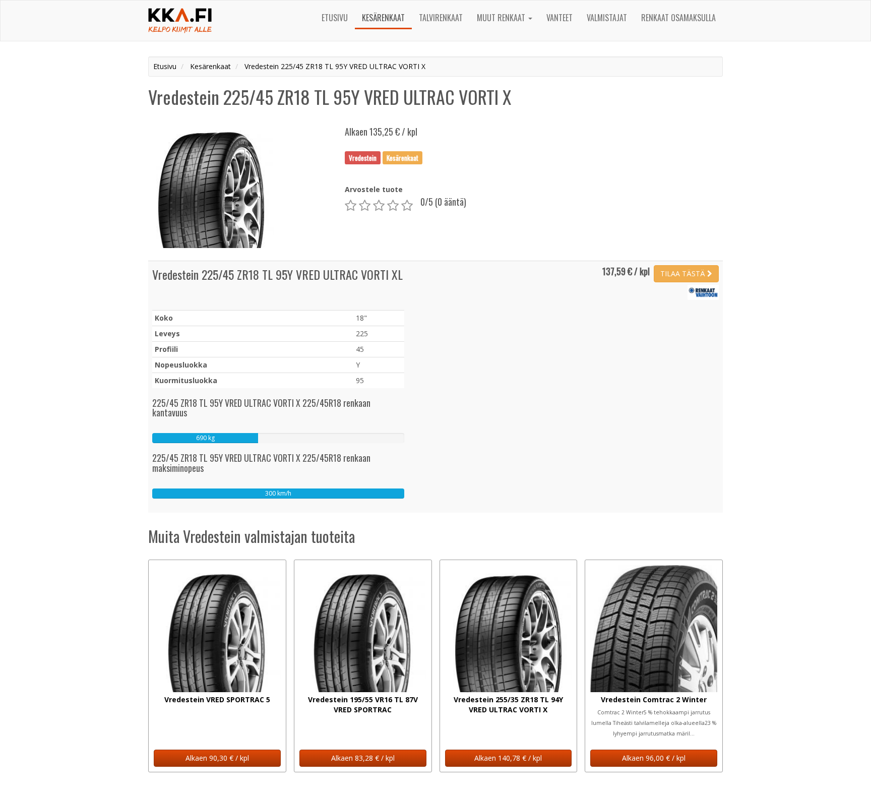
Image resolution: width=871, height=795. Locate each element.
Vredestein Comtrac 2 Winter (654, 699)
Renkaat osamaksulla (678, 18)
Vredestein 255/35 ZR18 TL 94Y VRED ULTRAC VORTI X (508, 704)
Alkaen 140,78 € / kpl (508, 758)
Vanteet (559, 18)
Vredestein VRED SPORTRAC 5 (217, 699)
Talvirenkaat (441, 18)
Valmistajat (607, 18)
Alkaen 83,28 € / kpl (363, 758)
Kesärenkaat (383, 18)
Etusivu (335, 18)
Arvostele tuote (374, 189)
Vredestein (363, 157)
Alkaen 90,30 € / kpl (217, 758)
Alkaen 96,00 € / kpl (654, 758)
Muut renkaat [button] (502, 18)
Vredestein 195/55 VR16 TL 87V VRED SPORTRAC (363, 704)
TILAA (682, 273)
